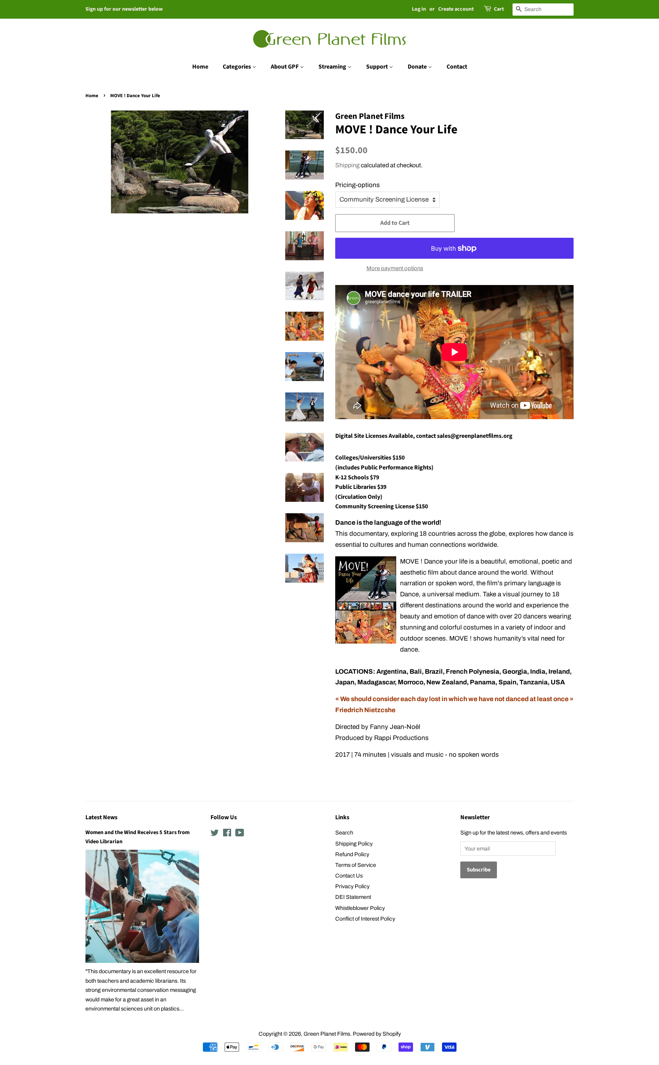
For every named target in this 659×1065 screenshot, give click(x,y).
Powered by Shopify (377, 1034)
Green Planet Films (327, 1034)
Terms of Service (355, 865)
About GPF (285, 66)
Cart (499, 9)
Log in (419, 9)
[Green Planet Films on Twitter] (215, 834)
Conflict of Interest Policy (365, 919)
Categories (237, 66)
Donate (418, 66)
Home (200, 66)
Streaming (332, 66)
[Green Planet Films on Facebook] (227, 834)
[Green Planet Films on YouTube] (239, 834)
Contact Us (349, 876)
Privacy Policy (352, 886)
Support (377, 66)
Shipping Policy (354, 844)
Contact (457, 66)
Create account (456, 9)
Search (344, 833)
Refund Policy (352, 854)
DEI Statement (353, 897)
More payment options (394, 268)
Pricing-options (357, 185)
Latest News (101, 817)
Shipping (347, 165)
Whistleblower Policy (360, 908)
